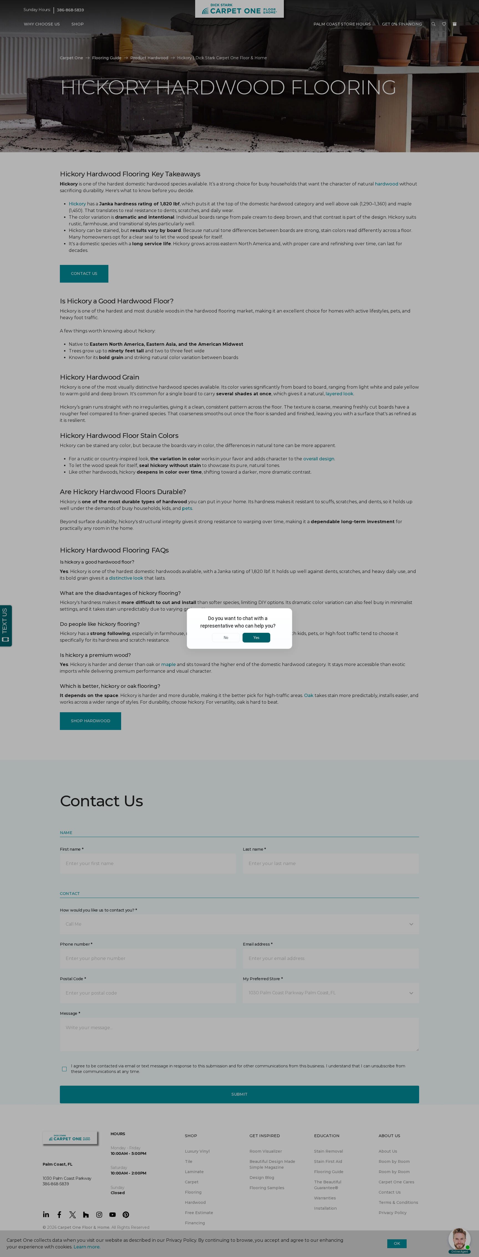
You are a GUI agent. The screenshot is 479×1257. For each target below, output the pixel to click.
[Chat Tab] (239, 628)
